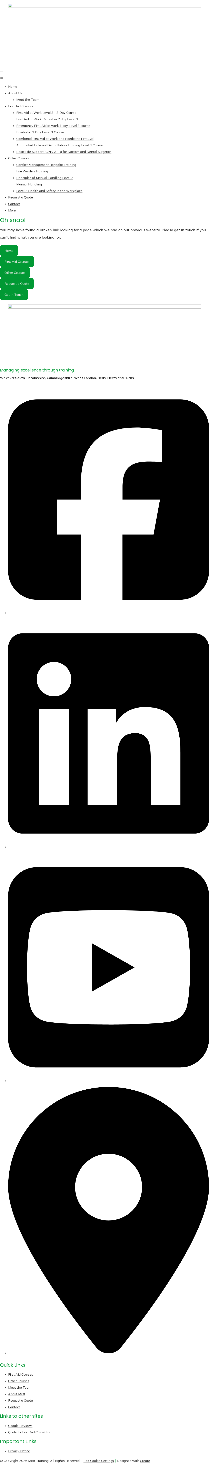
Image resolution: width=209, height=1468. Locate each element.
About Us (15, 93)
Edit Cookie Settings (98, 1461)
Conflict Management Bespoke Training (46, 165)
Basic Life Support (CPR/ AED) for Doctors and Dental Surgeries (63, 152)
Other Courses (18, 158)
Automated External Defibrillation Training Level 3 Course (59, 145)
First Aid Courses (20, 106)
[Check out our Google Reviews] (108, 1351)
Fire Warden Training (32, 171)
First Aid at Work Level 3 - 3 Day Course (46, 113)
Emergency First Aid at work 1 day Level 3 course (53, 126)
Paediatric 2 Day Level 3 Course (40, 132)
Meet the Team (27, 100)
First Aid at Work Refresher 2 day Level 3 (47, 119)
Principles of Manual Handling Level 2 (44, 178)
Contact (14, 204)
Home (12, 86)
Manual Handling (29, 184)
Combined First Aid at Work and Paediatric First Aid (54, 139)
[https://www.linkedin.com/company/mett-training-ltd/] (108, 845)
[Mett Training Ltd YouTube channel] (108, 1079)
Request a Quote (20, 197)
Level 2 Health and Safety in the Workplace (49, 191)
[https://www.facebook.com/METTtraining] (108, 611)
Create (145, 1461)
